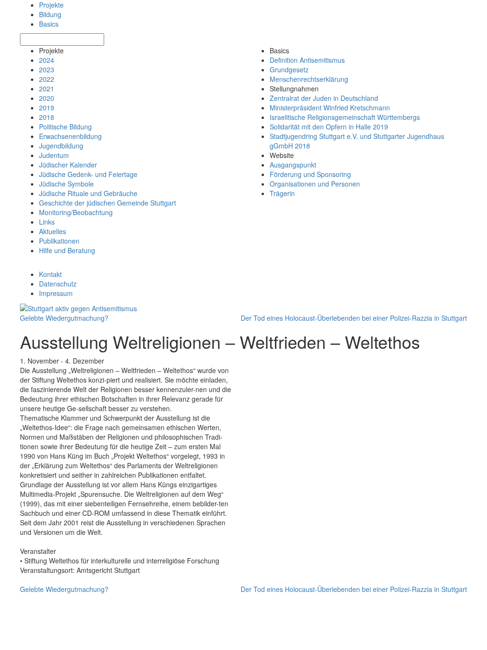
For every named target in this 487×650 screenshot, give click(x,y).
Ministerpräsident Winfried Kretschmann (330, 107)
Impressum (56, 293)
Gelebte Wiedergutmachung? (64, 318)
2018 (46, 117)
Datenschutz (58, 283)
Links (47, 222)
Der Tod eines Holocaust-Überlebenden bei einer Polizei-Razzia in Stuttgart (354, 318)
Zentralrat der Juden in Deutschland (324, 98)
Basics (48, 24)
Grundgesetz (289, 69)
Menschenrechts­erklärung (309, 79)
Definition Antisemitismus (307, 60)
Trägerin (282, 193)
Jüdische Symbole (66, 183)
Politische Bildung (65, 126)
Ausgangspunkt (293, 164)
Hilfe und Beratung (67, 250)
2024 (46, 60)
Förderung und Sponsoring (310, 174)
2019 (46, 107)
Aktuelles (52, 231)
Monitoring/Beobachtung (76, 212)
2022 (46, 79)
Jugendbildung (61, 145)
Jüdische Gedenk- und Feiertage (88, 174)
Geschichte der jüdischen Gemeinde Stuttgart (107, 202)
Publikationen (59, 241)
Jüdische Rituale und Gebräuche (88, 193)
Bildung (50, 14)
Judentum (54, 155)
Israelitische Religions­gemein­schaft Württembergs (345, 117)
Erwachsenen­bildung (70, 136)
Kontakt (50, 274)
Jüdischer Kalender (68, 164)
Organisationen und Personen (315, 183)
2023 (46, 69)
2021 (46, 88)
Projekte (51, 5)
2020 (46, 98)
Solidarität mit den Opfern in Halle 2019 (329, 126)
